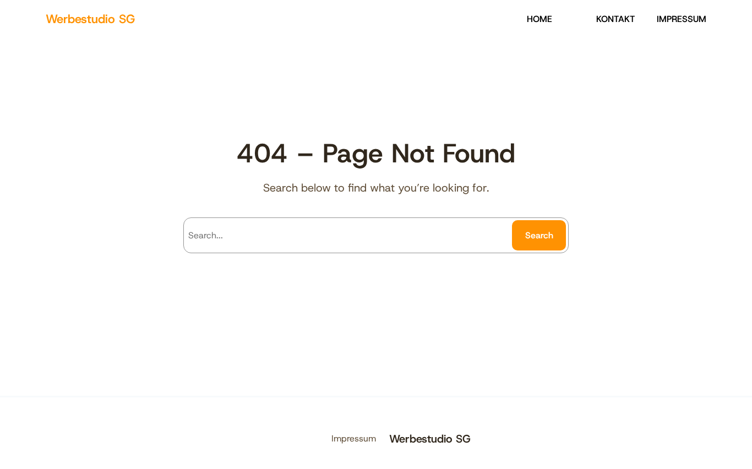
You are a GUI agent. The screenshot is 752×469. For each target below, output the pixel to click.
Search (539, 235)
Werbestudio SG (90, 19)
